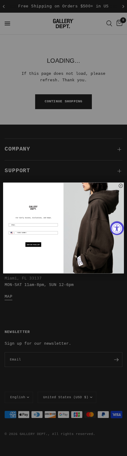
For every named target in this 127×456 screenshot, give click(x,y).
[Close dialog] (121, 186)
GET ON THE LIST (33, 244)
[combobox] (12, 232)
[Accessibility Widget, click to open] (117, 228)
